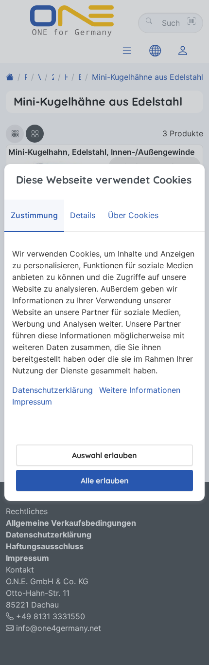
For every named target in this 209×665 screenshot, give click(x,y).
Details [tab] (82, 215)
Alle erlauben (105, 480)
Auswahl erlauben (104, 455)
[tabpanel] (104, 327)
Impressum (32, 401)
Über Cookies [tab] (133, 215)
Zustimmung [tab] (34, 215)
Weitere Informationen (139, 390)
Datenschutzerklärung (52, 390)
